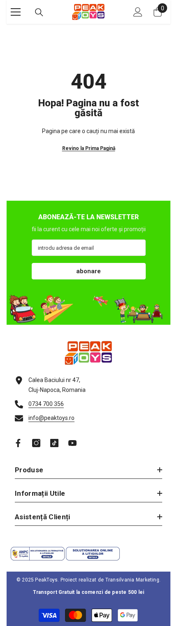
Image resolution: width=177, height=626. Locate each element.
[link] (88, 307)
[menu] (16, 12)
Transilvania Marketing (132, 580)
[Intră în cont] (137, 11)
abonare (88, 271)
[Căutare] (39, 12)
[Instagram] (36, 443)
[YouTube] (72, 443)
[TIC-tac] (54, 443)
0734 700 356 (46, 404)
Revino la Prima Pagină (88, 148)
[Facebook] (18, 443)
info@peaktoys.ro (51, 418)
